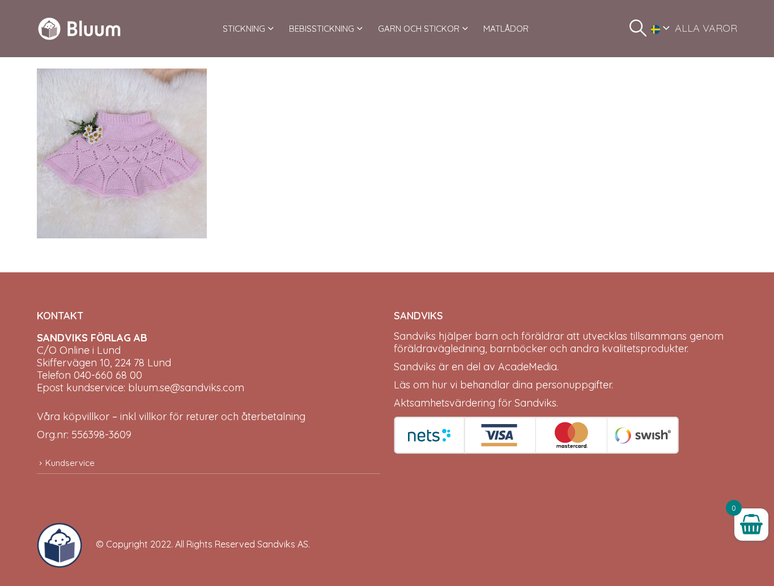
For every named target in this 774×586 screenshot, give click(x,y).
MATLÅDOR (506, 28)
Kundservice (70, 462)
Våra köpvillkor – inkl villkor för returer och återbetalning (171, 416)
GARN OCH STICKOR (419, 28)
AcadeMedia (527, 366)
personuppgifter (573, 384)
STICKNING (244, 28)
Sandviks (415, 336)
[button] (638, 28)
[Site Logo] (79, 28)
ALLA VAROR (706, 28)
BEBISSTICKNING (321, 28)
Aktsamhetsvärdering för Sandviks (475, 402)
